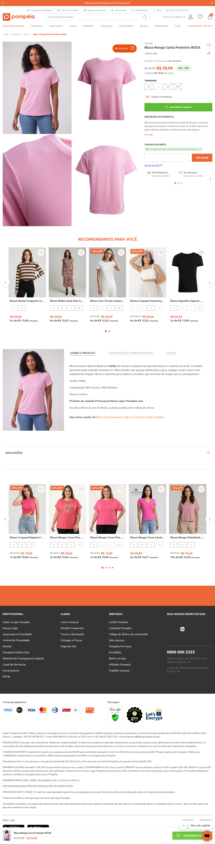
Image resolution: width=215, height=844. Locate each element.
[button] (125, 48)
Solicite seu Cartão (69, 10)
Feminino (16, 34)
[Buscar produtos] (145, 17)
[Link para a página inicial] (6, 34)
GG (79, 308)
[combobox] (97, 16)
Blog (159, 10)
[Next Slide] (212, 3)
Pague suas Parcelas (97, 10)
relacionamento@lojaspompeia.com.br (139, 736)
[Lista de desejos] (200, 17)
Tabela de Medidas (161, 96)
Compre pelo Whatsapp (41, 10)
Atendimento (141, 10)
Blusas (27, 34)
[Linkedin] (182, 629)
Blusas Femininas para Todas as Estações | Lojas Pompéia (130, 417)
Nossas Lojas (120, 10)
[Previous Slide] (3, 3)
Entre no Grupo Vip (179, 10)
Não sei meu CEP (152, 165)
